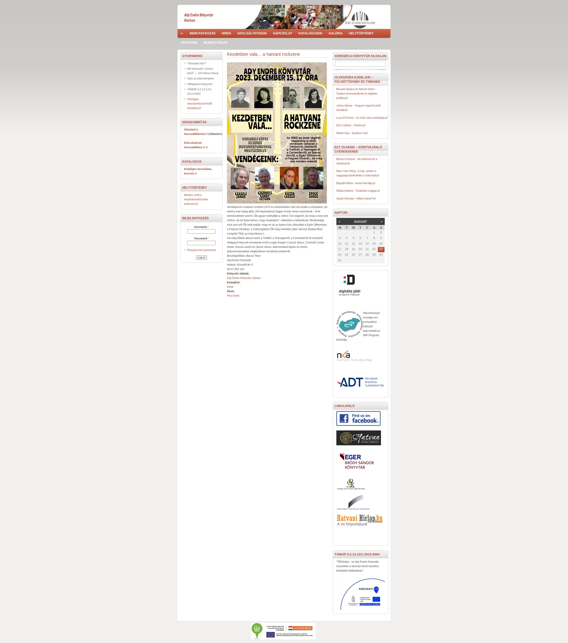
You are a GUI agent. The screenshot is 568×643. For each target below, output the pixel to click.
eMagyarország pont (199, 84)
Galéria (336, 33)
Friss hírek (233, 295)
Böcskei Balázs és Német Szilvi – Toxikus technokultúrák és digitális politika (356, 94)
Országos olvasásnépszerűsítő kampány (199, 104)
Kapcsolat (282, 33)
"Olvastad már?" (197, 63)
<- (182, 33)
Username (201, 227)
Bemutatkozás (202, 33)
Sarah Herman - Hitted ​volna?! (354, 198)
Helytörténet (361, 33)
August (360, 221)
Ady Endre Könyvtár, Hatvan (244, 278)
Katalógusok (310, 33)
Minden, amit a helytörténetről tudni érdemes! (196, 199)
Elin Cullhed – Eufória (349, 125)
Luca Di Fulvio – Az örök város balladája (360, 117)
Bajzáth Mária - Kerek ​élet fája (354, 183)
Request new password (201, 250)
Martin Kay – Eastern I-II (350, 133)
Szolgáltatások (252, 33)
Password (201, 238)
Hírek (226, 33)
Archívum (189, 42)
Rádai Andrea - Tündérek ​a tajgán (356, 190)
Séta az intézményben (200, 78)
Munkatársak (215, 42)
